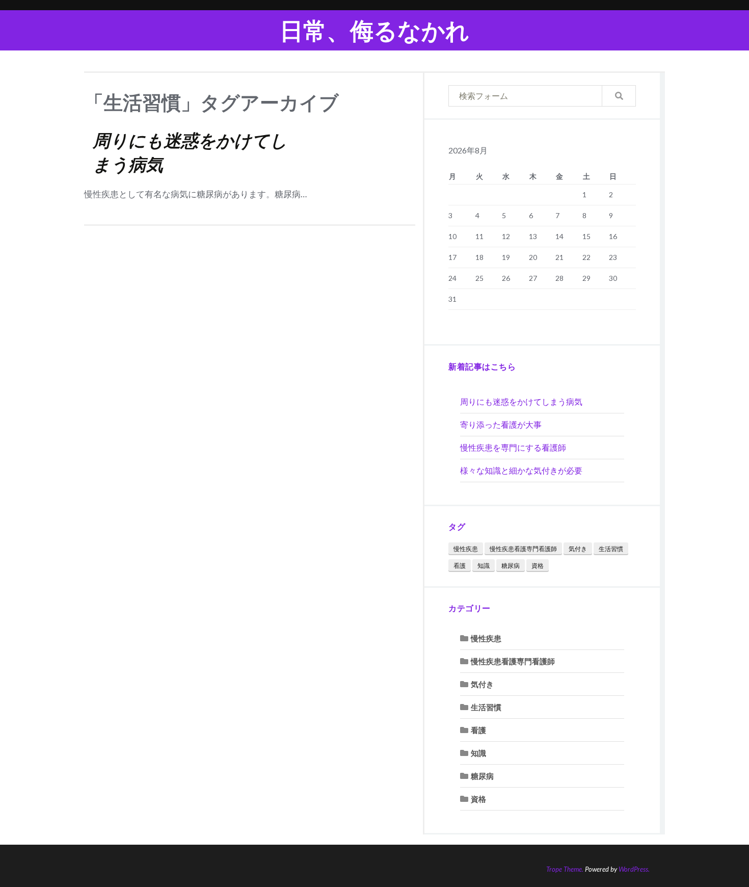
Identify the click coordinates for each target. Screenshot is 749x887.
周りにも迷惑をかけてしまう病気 (521, 401)
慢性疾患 (465, 549)
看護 (459, 565)
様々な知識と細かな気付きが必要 (521, 470)
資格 (537, 565)
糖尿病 (510, 565)
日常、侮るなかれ (374, 30)
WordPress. (634, 869)
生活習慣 (611, 549)
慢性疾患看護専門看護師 (523, 549)
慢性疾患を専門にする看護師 (513, 447)
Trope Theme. (564, 869)
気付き (578, 549)
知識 (483, 565)
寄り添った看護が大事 (501, 424)
